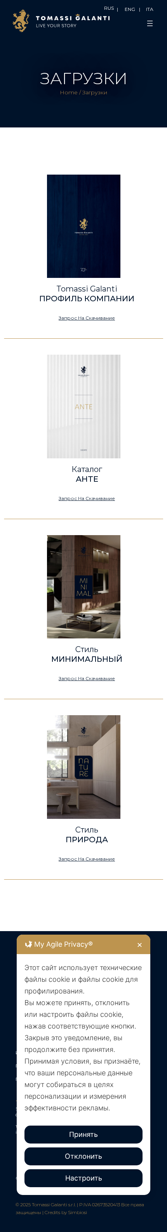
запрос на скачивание (87, 318)
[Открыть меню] (150, 23)
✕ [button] (140, 945)
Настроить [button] (83, 1178)
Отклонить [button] (83, 1156)
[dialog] (83, 1065)
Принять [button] (83, 1134)
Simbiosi (77, 1212)
